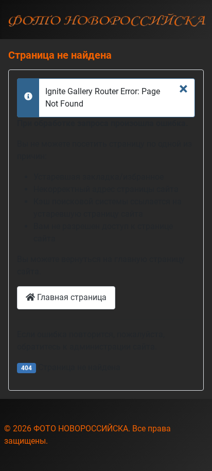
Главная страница (71, 297)
